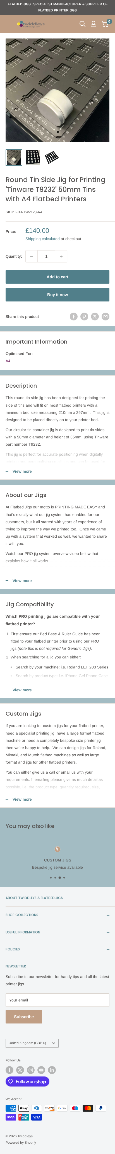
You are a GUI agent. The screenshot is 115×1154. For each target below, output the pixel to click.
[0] (104, 24)
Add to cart (57, 276)
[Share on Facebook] (74, 316)
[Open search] (83, 24)
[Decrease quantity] (31, 256)
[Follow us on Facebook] (9, 1070)
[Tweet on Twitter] (95, 316)
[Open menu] (8, 24)
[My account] (93, 24)
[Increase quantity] (61, 256)
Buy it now (57, 294)
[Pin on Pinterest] (84, 316)
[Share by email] (105, 316)
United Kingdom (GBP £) (27, 1043)
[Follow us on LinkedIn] (52, 1070)
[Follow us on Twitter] (20, 1070)
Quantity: (14, 256)
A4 (8, 361)
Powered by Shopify (21, 1143)
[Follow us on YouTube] (41, 1070)
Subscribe (24, 1016)
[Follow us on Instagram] (31, 1070)
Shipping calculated (42, 238)
